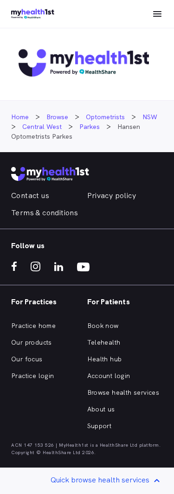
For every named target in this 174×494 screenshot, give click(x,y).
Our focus (27, 359)
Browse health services (123, 392)
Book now (103, 325)
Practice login (32, 376)
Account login (108, 376)
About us (101, 409)
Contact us (30, 195)
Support (99, 426)
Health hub (104, 359)
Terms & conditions (44, 213)
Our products (31, 342)
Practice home (33, 325)
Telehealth (104, 342)
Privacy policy (111, 195)
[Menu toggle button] (157, 13)
